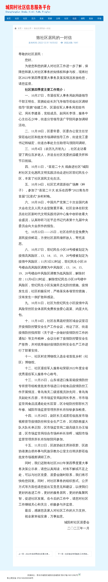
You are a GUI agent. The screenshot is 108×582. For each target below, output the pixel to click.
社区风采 (25, 19)
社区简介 (17, 19)
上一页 (35, 554)
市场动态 (99, 19)
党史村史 (42, 19)
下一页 (75, 554)
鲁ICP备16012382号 (69, 575)
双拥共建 (50, 19)
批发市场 (91, 19)
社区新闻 (66, 19)
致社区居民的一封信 (42, 28)
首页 (9, 18)
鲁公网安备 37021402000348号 (20, 578)
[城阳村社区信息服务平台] (31, 7)
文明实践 (58, 19)
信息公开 (75, 19)
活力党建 (33, 19)
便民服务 (83, 19)
